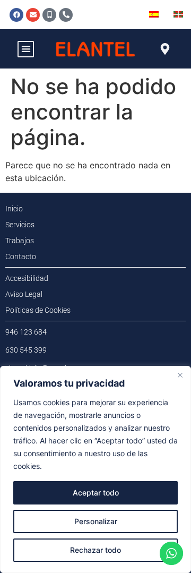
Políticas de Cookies (38, 310)
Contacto (20, 256)
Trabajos (19, 240)
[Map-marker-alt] (165, 49)
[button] (26, 49)
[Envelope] (33, 15)
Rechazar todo (95, 549)
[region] (95, 469)
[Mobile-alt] (49, 15)
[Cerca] (179, 375)
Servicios (19, 224)
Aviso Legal (23, 294)
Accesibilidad (26, 278)
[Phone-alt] (66, 15)
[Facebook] (16, 15)
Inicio (14, 208)
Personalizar (95, 521)
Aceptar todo (96, 492)
